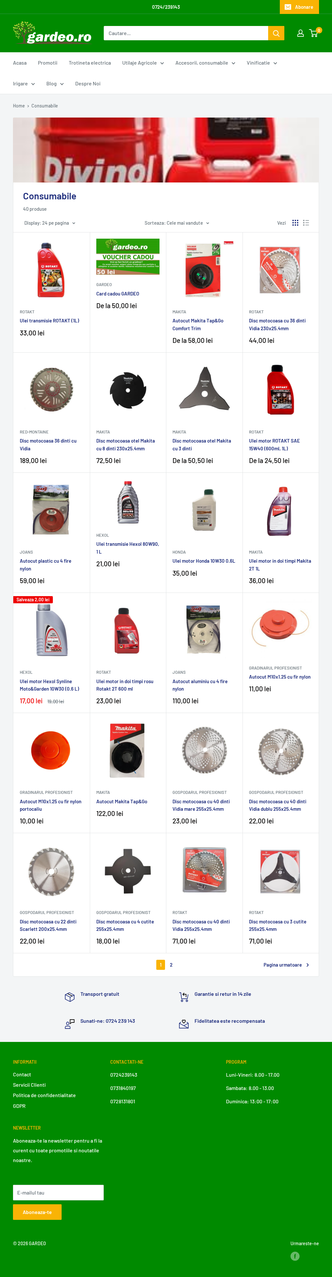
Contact (22, 1074)
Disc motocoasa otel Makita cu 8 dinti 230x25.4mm (125, 444)
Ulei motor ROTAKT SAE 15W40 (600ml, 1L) (274, 444)
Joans (26, 552)
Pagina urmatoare (283, 965)
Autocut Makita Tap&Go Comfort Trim (197, 324)
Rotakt (27, 311)
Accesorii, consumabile (201, 62)
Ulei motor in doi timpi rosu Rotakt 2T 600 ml (124, 685)
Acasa (20, 62)
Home (19, 105)
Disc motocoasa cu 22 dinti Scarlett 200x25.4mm (48, 925)
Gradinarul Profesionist (275, 667)
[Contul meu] (300, 33)
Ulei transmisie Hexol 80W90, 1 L (127, 547)
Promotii (47, 62)
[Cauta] (276, 33)
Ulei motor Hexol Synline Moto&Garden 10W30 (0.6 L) (49, 685)
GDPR (19, 1106)
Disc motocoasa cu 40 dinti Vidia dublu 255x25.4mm (277, 805)
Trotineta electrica (90, 62)
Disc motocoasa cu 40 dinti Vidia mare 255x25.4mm (201, 805)
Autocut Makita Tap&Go (121, 801)
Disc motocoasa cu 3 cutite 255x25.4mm (277, 925)
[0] (314, 33)
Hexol (102, 535)
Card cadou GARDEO (117, 293)
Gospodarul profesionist (199, 792)
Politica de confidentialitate (44, 1095)
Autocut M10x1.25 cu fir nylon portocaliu (50, 805)
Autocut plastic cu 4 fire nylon (45, 564)
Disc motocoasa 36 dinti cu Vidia (48, 444)
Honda (179, 552)
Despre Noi (88, 83)
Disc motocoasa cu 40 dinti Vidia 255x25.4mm (201, 925)
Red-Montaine (34, 431)
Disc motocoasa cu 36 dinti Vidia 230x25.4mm (277, 324)
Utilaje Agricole (139, 62)
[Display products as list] (306, 223)
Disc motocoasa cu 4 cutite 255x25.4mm (125, 925)
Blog (51, 83)
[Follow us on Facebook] (295, 1255)
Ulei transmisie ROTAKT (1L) (49, 320)
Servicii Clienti (29, 1085)
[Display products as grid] (295, 223)
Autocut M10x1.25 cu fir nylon (280, 677)
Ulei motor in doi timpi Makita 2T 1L (280, 564)
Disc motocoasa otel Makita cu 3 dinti (201, 444)
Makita (179, 311)
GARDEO (104, 284)
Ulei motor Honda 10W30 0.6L (203, 561)
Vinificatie (258, 62)
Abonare (304, 7)
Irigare (20, 83)
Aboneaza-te (37, 1212)
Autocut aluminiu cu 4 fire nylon (200, 685)
